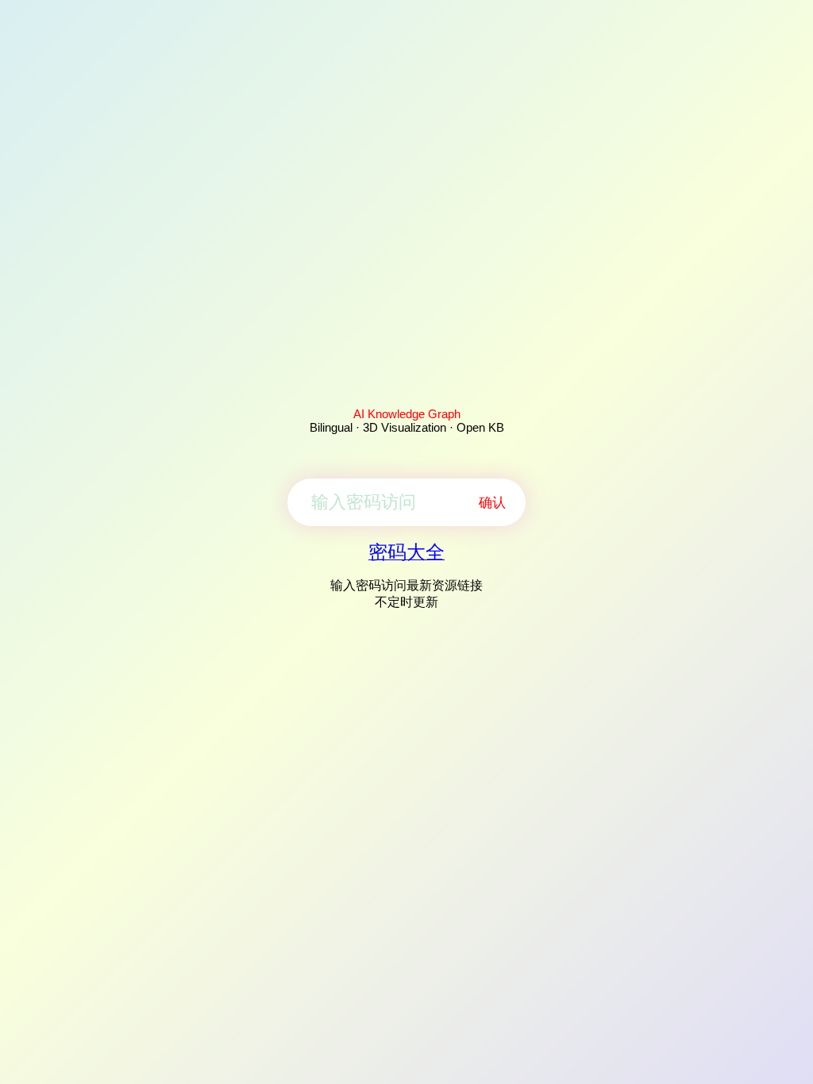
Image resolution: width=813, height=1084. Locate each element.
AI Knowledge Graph (406, 414)
